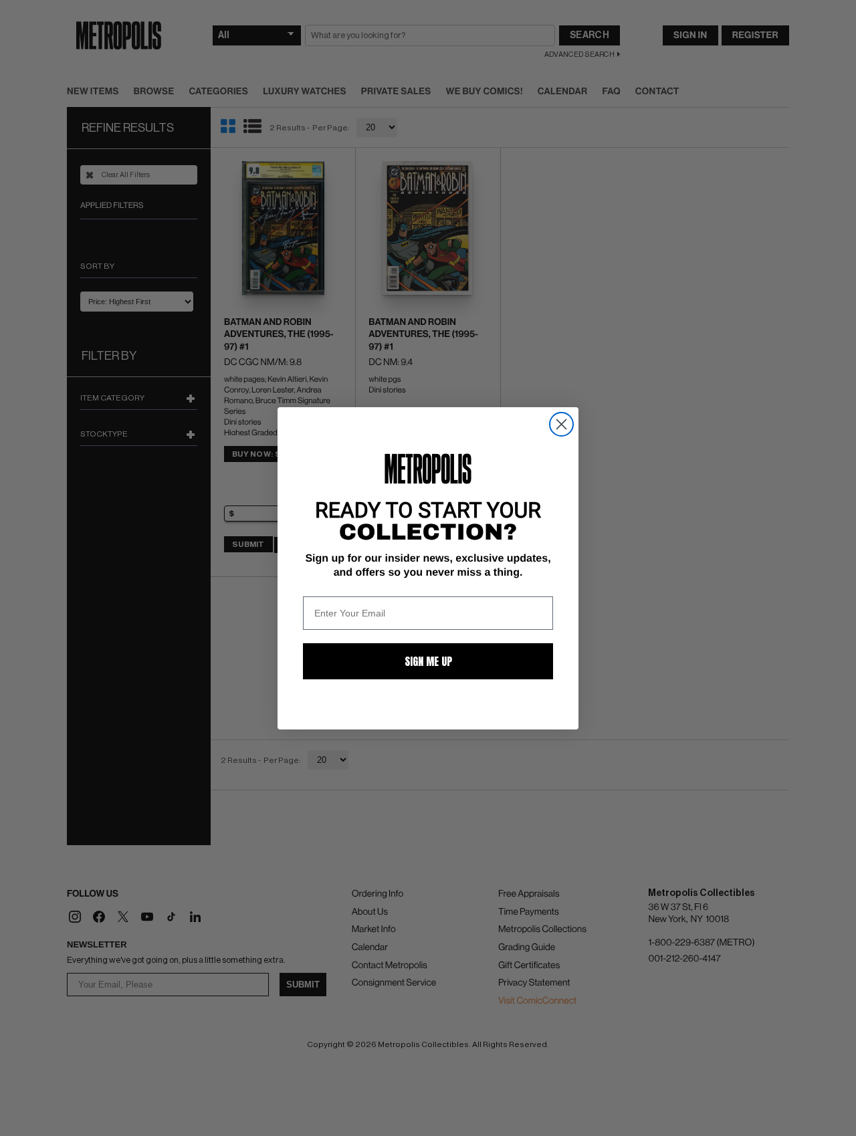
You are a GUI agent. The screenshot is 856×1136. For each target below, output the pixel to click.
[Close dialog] (561, 424)
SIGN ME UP (428, 661)
